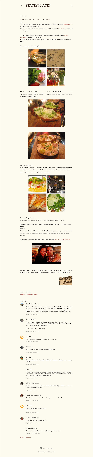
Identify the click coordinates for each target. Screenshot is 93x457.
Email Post (27, 292)
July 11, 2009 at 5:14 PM (32, 378)
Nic (27, 357)
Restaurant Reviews (32, 294)
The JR (28, 405)
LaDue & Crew (30, 383)
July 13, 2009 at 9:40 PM (32, 423)
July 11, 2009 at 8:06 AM (32, 314)
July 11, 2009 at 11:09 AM (32, 331)
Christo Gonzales (31, 417)
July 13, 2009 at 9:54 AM (32, 412)
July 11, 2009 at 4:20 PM (32, 364)
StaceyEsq (29, 319)
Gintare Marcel (51, 451)
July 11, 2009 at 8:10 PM (32, 390)
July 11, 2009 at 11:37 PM (32, 400)
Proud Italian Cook (32, 395)
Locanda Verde (68, 24)
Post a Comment (25, 437)
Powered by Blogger (48, 448)
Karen (28, 347)
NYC (25, 294)
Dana (27, 369)
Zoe (27, 336)
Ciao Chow (61, 29)
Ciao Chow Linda (31, 304)
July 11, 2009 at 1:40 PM (32, 341)
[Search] (71, 5)
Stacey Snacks (38, 5)
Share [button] (21, 292)
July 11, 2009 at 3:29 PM (32, 352)
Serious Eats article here (62, 239)
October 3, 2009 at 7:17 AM (33, 433)
